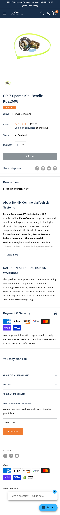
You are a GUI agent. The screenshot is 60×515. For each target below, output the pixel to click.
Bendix (6, 113)
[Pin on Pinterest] (43, 168)
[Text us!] (48, 508)
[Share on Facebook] (37, 168)
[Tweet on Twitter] (49, 168)
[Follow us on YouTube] (17, 456)
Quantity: (8, 144)
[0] (54, 13)
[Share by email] (55, 168)
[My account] (48, 13)
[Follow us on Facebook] (5, 456)
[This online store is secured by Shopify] (28, 477)
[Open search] (42, 13)
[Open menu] (4, 13)
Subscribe (13, 431)
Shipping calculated (25, 127)
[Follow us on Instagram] (11, 456)
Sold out (30, 156)
